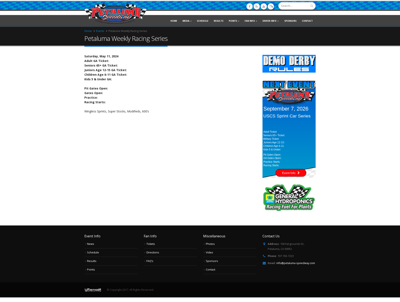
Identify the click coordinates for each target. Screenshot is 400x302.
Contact (307, 20)
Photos (210, 244)
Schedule (202, 20)
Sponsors (290, 20)
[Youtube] (264, 6)
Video (209, 252)
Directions (152, 252)
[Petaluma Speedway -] (115, 13)
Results (218, 20)
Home (173, 20)
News (90, 244)
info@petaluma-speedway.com (295, 263)
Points (91, 269)
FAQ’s (149, 261)
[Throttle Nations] (271, 6)
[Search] (312, 5)
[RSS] (257, 6)
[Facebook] (249, 6)
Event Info (288, 173)
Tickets (150, 244)
